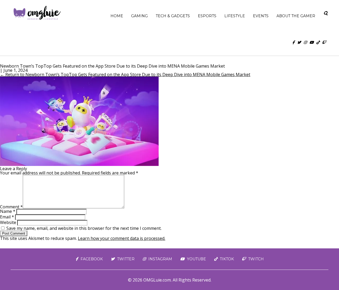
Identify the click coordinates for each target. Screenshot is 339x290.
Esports (207, 16)
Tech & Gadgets (173, 16)
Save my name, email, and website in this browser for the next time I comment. (84, 228)
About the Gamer (295, 16)
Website (8, 222)
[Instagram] (305, 42)
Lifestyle (234, 16)
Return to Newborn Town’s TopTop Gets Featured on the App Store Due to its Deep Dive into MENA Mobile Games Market (125, 74)
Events (261, 16)
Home (116, 16)
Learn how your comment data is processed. (121, 238)
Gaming (139, 16)
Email (7, 217)
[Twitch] (324, 42)
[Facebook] (293, 42)
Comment (11, 207)
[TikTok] (317, 42)
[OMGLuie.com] (37, 13)
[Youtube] (311, 42)
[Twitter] (299, 42)
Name (7, 211)
